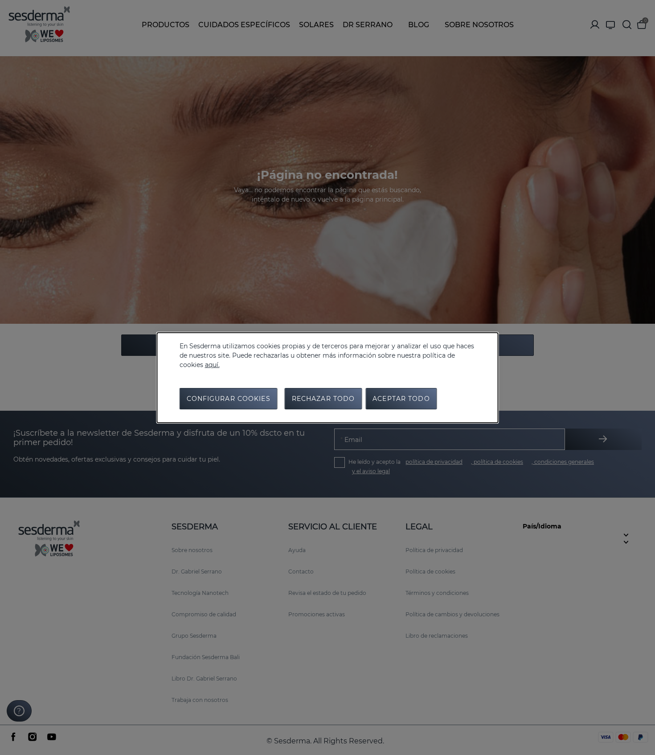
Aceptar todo (401, 399)
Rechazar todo (323, 399)
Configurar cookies (228, 399)
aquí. (212, 365)
